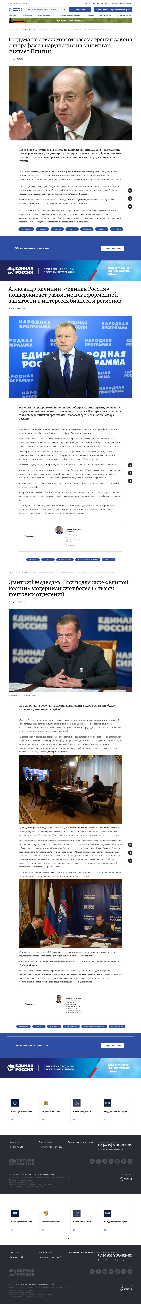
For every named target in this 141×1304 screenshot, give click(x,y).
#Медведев (23, 1026)
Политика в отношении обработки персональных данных (30, 1184)
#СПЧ (72, 229)
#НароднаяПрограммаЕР (94, 1026)
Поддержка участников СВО (70, 21)
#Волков (39, 1026)
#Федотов (87, 229)
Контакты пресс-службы (50, 1147)
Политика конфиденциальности (21, 1182)
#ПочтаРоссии (71, 1026)
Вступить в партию (124, 15)
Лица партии (27, 15)
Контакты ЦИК (17, 1147)
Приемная (90, 15)
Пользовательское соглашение (21, 1180)
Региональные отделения (70, 15)
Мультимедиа (105, 15)
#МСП (48, 559)
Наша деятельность (23, 29)
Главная (11, 29)
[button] (68, 1238)
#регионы (109, 559)
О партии (12, 15)
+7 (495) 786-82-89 (114, 1145)
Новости (35, 29)
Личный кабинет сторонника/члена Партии (113, 9)
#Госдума (42, 229)
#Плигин (57, 229)
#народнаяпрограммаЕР (88, 559)
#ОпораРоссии (65, 559)
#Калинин (33, 559)
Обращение (80, 9)
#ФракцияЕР (26, 229)
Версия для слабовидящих (123, 3)
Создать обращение (113, 248)
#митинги (117, 229)
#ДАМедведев (117, 1026)
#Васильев (54, 1026)
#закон (102, 229)
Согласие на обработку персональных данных (26, 1186)
